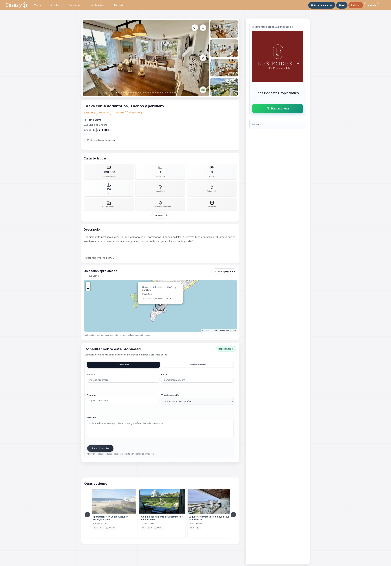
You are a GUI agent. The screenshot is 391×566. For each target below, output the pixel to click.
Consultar (123, 364)
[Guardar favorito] (194, 27)
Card (342, 5)
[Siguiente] (233, 514)
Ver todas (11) (160, 215)
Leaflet (206, 330)
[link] (114, 513)
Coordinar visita (197, 364)
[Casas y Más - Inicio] (16, 5)
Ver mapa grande (226, 271)
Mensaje (91, 417)
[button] (181, 284)
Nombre (91, 374)
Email (164, 374)
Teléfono (91, 395)
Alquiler (89, 113)
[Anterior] (87, 514)
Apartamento (103, 113)
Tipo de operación (170, 395)
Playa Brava (134, 113)
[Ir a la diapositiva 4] (224, 68)
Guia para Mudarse (321, 5)
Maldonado (119, 113)
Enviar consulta (100, 448)
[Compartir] (203, 27)
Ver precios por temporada (102, 140)
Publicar (355, 5)
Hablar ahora (280, 108)
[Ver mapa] (203, 89)
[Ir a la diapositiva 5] (224, 87)
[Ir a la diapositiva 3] (224, 48)
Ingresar (371, 5)
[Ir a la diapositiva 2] (224, 29)
